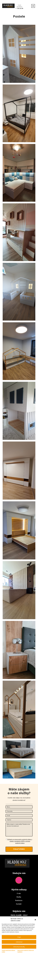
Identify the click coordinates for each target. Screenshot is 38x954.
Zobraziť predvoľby (19, 947)
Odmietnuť (19, 942)
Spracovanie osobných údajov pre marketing (25, 951)
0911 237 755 (20, 8)
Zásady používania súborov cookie (8, 951)
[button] (35, 920)
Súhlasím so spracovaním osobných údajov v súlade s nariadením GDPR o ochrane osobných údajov (19, 841)
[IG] (18, 880)
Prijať (19, 937)
